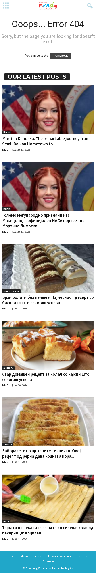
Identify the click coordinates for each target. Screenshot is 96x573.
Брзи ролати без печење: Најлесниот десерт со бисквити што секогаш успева (48, 300)
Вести (6, 132)
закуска (7, 444)
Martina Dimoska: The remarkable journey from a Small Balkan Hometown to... (47, 141)
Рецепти (82, 556)
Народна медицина (60, 556)
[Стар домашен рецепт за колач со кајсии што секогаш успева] (48, 345)
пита (6, 521)
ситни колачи (11, 291)
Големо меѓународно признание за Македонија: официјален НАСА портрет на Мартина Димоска (43, 220)
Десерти (8, 367)
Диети (25, 556)
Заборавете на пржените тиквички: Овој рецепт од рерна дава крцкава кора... (41, 453)
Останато (48, 561)
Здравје (38, 556)
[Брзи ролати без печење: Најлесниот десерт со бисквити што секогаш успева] (48, 268)
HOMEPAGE (61, 55)
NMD (5, 149)
